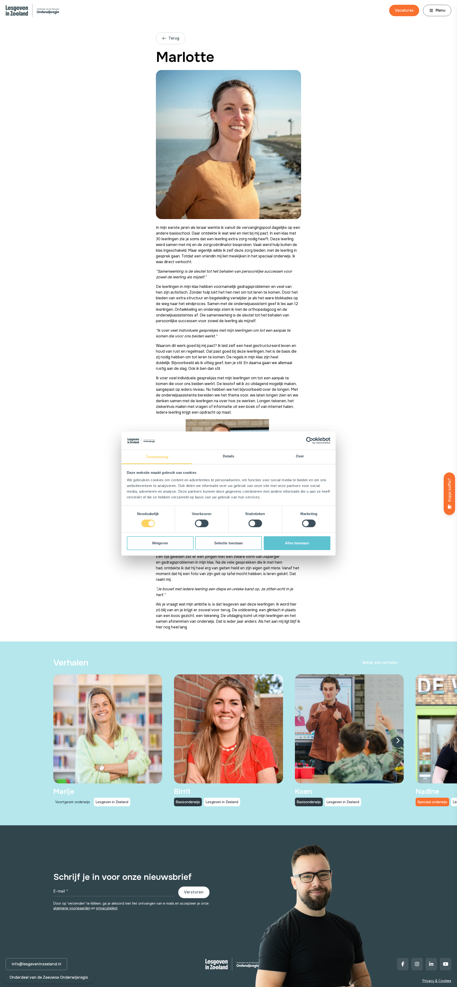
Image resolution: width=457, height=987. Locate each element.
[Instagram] (417, 964)
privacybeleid (106, 908)
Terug (174, 38)
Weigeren (160, 543)
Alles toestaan (297, 543)
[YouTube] (445, 964)
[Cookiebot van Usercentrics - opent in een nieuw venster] (309, 440)
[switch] (202, 523)
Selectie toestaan (228, 543)
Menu (440, 10)
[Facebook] (402, 964)
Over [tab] (300, 456)
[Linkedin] (431, 964)
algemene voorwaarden (71, 908)
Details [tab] (228, 456)
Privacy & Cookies (436, 981)
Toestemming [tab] (157, 457)
